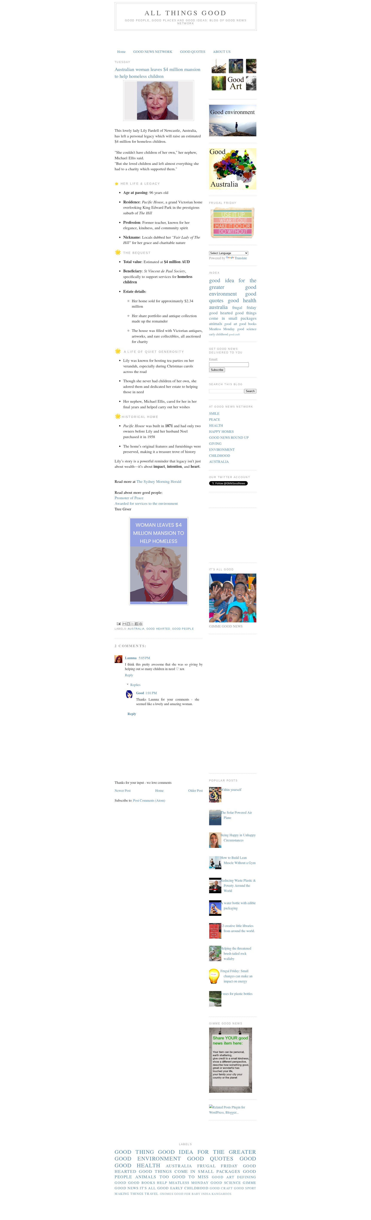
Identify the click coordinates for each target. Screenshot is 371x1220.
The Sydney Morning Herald (159, 481)
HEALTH (216, 425)
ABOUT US (222, 51)
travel (152, 1194)
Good (140, 692)
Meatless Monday (222, 329)
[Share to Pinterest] (140, 624)
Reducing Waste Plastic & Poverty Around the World (238, 885)
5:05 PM (144, 657)
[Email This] (124, 624)
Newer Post (123, 790)
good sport (245, 1188)
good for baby (187, 1194)
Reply (129, 675)
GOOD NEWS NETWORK (152, 51)
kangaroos (221, 1194)
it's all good (154, 1188)
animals (215, 323)
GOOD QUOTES (192, 51)
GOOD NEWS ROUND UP (229, 437)
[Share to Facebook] (136, 624)
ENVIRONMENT (222, 449)
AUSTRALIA (219, 461)
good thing (134, 1151)
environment (223, 293)
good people (183, 628)
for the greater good (232, 283)
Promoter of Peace (130, 497)
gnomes (166, 1194)
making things (129, 1194)
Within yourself (230, 789)
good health (242, 300)
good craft (234, 334)
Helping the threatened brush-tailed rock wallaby (235, 953)
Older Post (195, 790)
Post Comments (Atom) (149, 800)
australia (136, 628)
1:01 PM (151, 693)
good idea (221, 280)
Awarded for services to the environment (146, 503)
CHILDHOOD (219, 455)
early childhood (218, 334)
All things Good (185, 12)
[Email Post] (118, 623)
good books (247, 323)
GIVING (215, 443)
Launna (131, 657)
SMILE (214, 413)
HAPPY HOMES (221, 431)
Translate (241, 258)
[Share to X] (132, 624)
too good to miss (184, 1176)
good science (246, 329)
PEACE (214, 419)
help (162, 1182)
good (248, 1158)
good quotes (210, 1158)
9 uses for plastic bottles (236, 993)
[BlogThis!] (128, 624)
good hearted (158, 628)
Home (121, 51)
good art (230, 323)
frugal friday (244, 307)
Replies (135, 684)
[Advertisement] (185, 39)
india (206, 1194)
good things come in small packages (232, 315)
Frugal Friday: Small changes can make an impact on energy (236, 975)
